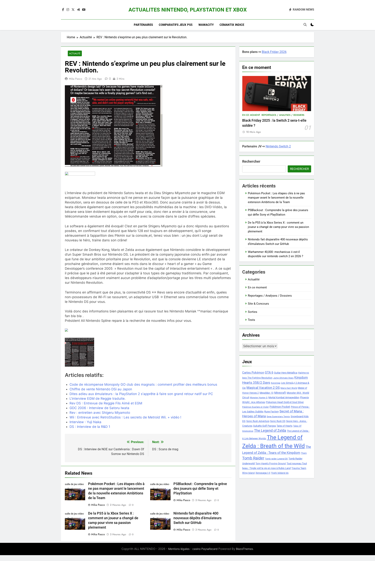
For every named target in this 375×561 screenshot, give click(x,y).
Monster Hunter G (259, 397)
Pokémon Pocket (280, 406)
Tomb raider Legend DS (276, 459)
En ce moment (251, 115)
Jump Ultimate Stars (283, 378)
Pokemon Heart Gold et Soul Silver (285, 402)
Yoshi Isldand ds (279, 473)
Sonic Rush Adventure (257, 421)
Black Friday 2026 (274, 52)
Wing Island (248, 473)
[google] (78, 9)
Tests (251, 320)
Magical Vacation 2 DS (263, 388)
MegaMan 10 (266, 393)
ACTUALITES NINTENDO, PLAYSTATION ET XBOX (188, 10)
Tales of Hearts (284, 426)
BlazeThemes (244, 548)
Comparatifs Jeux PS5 (176, 25)
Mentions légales (178, 548)
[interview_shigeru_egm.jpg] (91, 352)
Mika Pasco (75, 79)
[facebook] (63, 9)
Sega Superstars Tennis (278, 416)
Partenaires (143, 25)
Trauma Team (298, 468)
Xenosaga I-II (262, 472)
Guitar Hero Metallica (285, 372)
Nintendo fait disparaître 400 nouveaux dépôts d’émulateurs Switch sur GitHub (197, 518)
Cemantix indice (232, 25)
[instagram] (67, 9)
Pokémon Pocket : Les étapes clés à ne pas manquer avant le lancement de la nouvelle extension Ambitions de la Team (276, 198)
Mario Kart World (288, 388)
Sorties (252, 312)
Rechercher (251, 161)
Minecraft (280, 392)
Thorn (304, 453)
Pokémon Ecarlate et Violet (255, 407)
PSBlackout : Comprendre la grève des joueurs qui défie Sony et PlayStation (200, 488)
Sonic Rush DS (277, 421)
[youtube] (84, 9)
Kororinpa (275, 383)
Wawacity (206, 25)
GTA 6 (269, 372)
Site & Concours (258, 303)
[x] (73, 9)
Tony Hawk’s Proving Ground (270, 463)
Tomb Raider (253, 458)
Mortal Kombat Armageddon (283, 397)
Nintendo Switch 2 (278, 146)
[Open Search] (305, 24)
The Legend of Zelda (270, 431)
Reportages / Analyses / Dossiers (283, 115)
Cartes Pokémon (253, 372)
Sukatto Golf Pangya (264, 425)
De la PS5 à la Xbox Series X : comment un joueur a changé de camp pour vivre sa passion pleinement (278, 227)
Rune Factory (271, 411)
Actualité (74, 53)
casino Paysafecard (205, 548)
